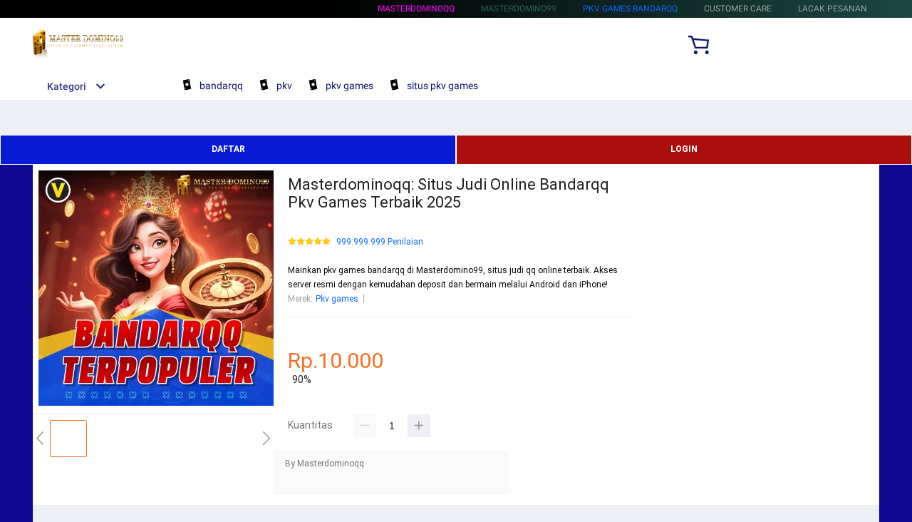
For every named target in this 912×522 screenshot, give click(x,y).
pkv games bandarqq (630, 9)
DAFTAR (228, 149)
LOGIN (684, 149)
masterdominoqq (416, 9)
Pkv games (337, 299)
